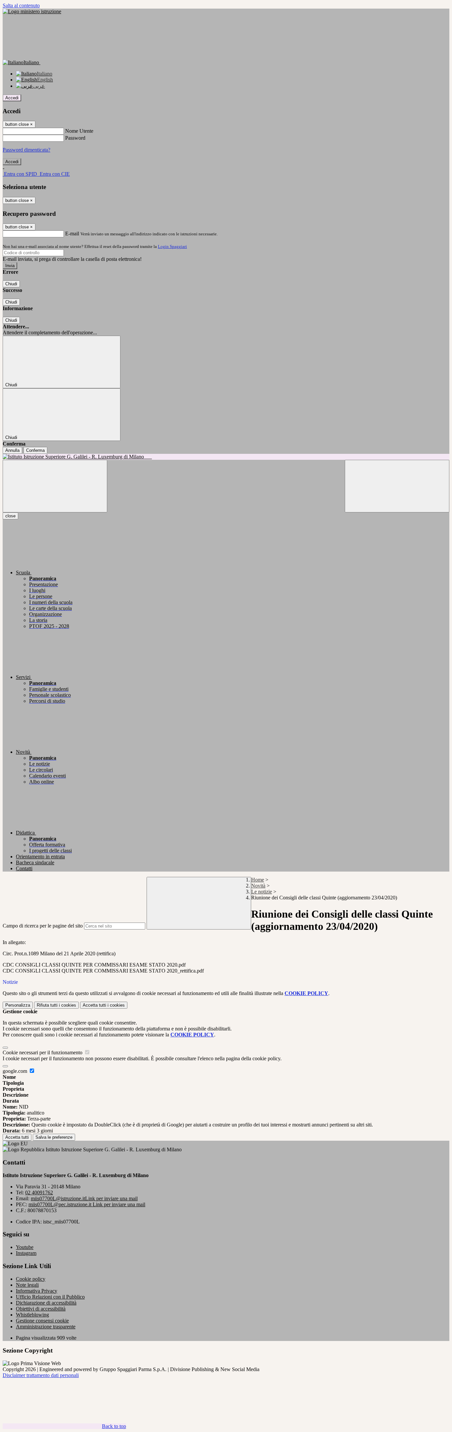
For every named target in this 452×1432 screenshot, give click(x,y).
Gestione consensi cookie (42, 1320)
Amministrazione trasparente (45, 1326)
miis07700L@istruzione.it (84, 1198)
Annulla (12, 450)
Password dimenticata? (26, 150)
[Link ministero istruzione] (32, 11)
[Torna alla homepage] (226, 457)
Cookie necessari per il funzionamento (43, 1052)
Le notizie (261, 891)
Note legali (27, 1285)
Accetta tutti (104, 1005)
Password (75, 138)
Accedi (12, 97)
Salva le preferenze (53, 1137)
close (10, 515)
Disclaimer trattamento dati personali (41, 1375)
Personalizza (17, 1005)
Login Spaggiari (172, 246)
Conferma (35, 450)
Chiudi (11, 283)
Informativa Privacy (36, 1291)
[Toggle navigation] (55, 486)
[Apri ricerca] (397, 486)
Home (257, 880)
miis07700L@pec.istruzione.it (86, 1204)
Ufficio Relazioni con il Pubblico (50, 1297)
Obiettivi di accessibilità (41, 1309)
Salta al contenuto (21, 5)
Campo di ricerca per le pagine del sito (43, 926)
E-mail (72, 233)
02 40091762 (39, 1192)
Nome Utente (79, 131)
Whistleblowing (32, 1314)
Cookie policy (30, 1279)
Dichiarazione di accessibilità (46, 1303)
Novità (258, 885)
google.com (15, 1071)
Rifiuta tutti (56, 1005)
